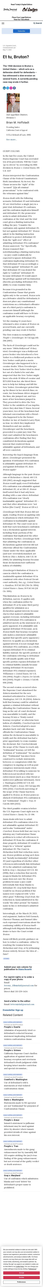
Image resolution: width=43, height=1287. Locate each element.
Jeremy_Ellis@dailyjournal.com (19, 985)
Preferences (21, 1282)
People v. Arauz (11, 1120)
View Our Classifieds (21, 19)
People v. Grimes (12, 1050)
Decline (21, 1277)
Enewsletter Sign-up (13, 1010)
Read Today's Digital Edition (21, 4)
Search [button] (38, 23)
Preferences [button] (32, 1269)
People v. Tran (11, 1146)
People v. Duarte (12, 1027)
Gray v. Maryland (12, 1175)
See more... (11, 139)
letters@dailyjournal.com (22, 1004)
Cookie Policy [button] (20, 1266)
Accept (21, 1273)
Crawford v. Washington (15, 1079)
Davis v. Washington (14, 1099)
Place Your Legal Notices (21, 17)
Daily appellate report (13, 1141)
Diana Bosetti (25, 969)
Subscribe (21, 31)
